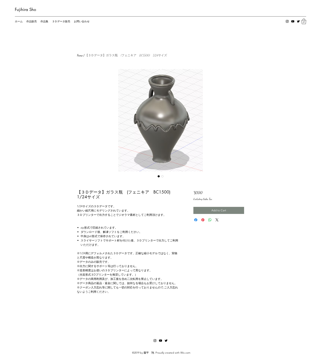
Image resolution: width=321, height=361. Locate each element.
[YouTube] (293, 21)
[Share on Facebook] (196, 220)
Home (80, 55)
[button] (303, 21)
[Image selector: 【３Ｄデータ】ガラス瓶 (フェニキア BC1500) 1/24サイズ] (158, 176)
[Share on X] (217, 220)
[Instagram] (287, 21)
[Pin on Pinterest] (203, 220)
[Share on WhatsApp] (210, 220)
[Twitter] (298, 21)
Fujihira (21, 9)
